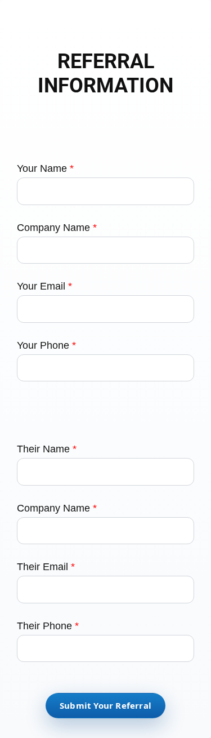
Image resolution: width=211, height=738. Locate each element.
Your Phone (46, 345)
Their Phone (48, 626)
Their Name (47, 449)
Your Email (44, 286)
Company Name (57, 227)
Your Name (45, 168)
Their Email (46, 566)
